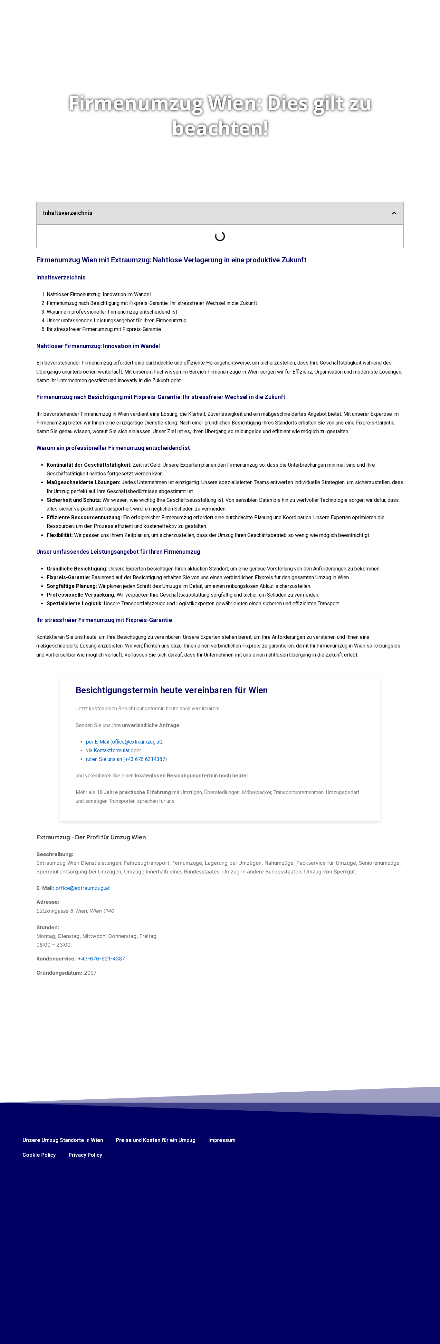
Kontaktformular (111, 750)
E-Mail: (45, 888)
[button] (394, 213)
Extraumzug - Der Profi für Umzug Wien (91, 837)
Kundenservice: (56, 958)
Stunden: (47, 927)
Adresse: (48, 902)
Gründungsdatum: (59, 972)
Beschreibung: (54, 854)
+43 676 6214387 (145, 759)
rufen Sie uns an (104, 759)
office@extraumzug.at (136, 742)
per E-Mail (97, 742)
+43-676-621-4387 (101, 958)
